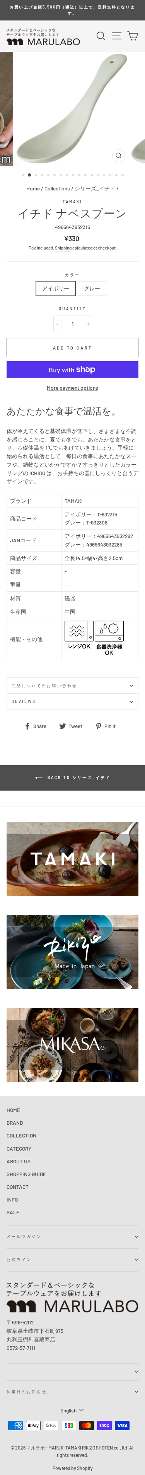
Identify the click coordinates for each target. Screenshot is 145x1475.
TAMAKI (72, 201)
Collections (57, 188)
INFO (12, 1199)
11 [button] (86, 176)
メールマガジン (24, 1236)
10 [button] (80, 176)
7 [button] (61, 176)
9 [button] (74, 176)
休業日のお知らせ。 (29, 1391)
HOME (13, 1110)
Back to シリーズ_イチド (78, 777)
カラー (72, 274)
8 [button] (68, 176)
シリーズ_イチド (95, 188)
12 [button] (92, 176)
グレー (92, 288)
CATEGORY (19, 1148)
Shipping (63, 247)
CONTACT (18, 1186)
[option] (72, 10)
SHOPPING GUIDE (26, 1174)
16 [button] (117, 176)
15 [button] (111, 176)
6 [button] (55, 176)
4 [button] (43, 176)
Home (33, 188)
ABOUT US (19, 1161)
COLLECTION (21, 1135)
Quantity (72, 308)
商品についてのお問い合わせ (44, 685)
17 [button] (123, 176)
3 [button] (37, 176)
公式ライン (19, 1259)
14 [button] (105, 176)
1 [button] (24, 176)
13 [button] (99, 176)
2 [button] (30, 175)
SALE (13, 1212)
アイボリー (55, 288)
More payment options (72, 387)
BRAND (15, 1122)
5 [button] (49, 176)
